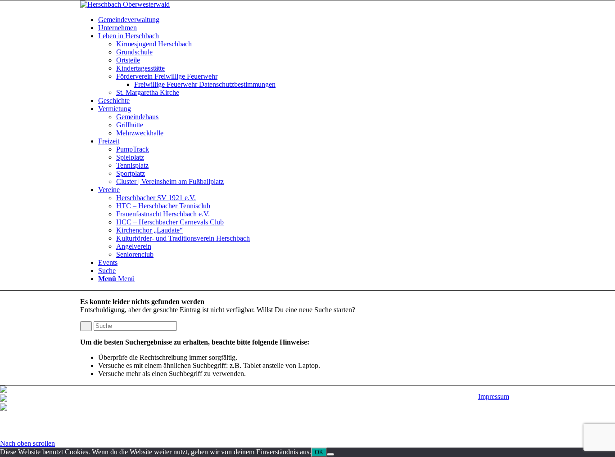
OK (319, 452)
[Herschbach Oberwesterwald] (125, 4)
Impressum (493, 396)
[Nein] (330, 454)
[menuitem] (316, 20)
